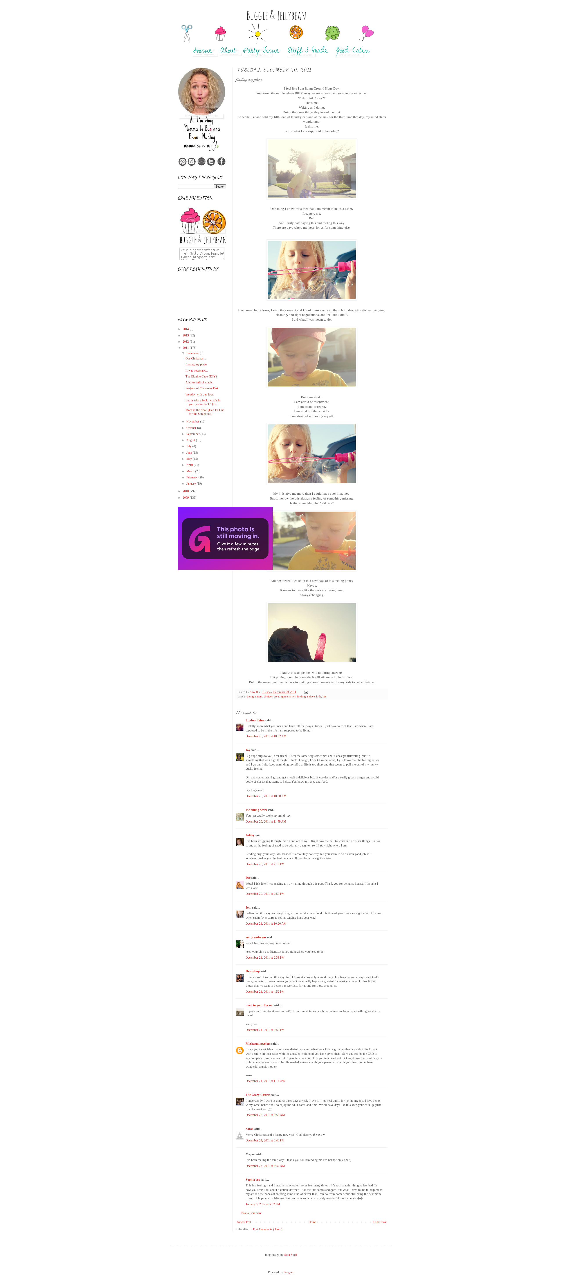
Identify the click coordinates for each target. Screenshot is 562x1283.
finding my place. (196, 364)
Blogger (288, 1272)
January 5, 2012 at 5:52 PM (263, 1204)
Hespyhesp (253, 971)
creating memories (285, 696)
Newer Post (244, 1222)
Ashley (250, 835)
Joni (248, 907)
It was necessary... (197, 370)
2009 (186, 497)
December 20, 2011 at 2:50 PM (265, 893)
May (189, 458)
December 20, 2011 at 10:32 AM (266, 736)
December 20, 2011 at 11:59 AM (266, 821)
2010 (186, 491)
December (193, 353)
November (193, 421)
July (189, 446)
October (191, 427)
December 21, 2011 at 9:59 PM (265, 1029)
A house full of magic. (199, 382)
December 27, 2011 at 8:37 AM (265, 1166)
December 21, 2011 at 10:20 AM (266, 923)
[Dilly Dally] (225, 569)
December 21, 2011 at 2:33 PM (265, 957)
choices (268, 696)
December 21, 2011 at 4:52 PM (265, 991)
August (191, 440)
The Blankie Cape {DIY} (201, 376)
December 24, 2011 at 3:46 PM (265, 1140)
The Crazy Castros (258, 1094)
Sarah (250, 1128)
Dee (248, 877)
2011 (186, 347)
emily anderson (256, 937)
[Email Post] (305, 692)
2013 (186, 335)
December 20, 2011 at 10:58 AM (266, 796)
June (189, 452)
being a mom (254, 696)
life (324, 696)
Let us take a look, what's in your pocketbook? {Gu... (203, 402)
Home (312, 1222)
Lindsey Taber (255, 720)
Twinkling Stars (256, 810)
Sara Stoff (290, 1254)
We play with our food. (200, 394)
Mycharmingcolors (258, 1043)
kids (318, 696)
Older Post (380, 1222)
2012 (186, 341)
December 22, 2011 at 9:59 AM (265, 1115)
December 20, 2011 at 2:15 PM (265, 864)
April (190, 465)
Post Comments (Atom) (267, 1229)
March (190, 471)
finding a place (306, 696)
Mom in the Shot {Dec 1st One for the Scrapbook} (205, 411)
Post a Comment (251, 1213)
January (191, 483)
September (193, 434)
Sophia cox (253, 1179)
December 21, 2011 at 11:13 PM (266, 1081)
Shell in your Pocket (259, 1005)
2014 (186, 329)
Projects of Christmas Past (202, 388)
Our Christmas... (196, 358)
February (192, 477)
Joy (248, 750)
